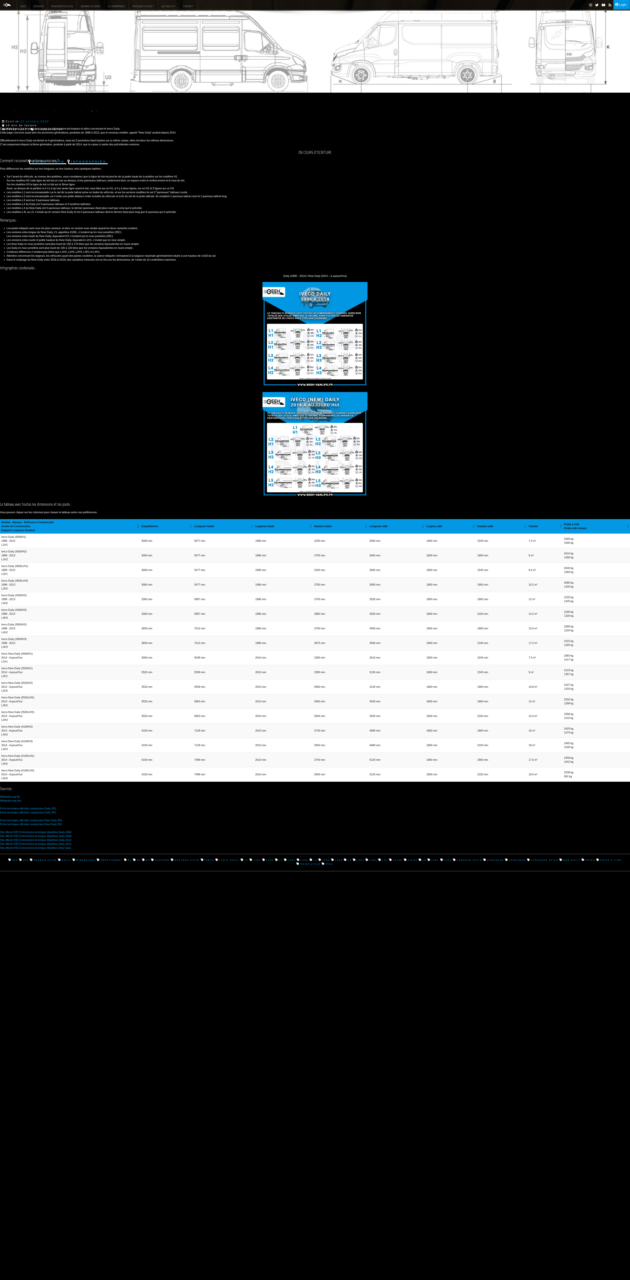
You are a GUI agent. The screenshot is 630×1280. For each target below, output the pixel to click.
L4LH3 (412, 859)
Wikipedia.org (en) (10, 800)
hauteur (162, 859)
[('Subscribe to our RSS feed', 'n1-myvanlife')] (608, 5)
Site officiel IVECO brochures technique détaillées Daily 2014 (35, 844)
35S (26, 859)
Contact (188, 6)
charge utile (45, 859)
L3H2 (326, 859)
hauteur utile (187, 859)
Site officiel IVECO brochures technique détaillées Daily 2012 (35, 840)
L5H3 (448, 859)
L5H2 (435, 859)
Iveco (209, 859)
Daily (66, 859)
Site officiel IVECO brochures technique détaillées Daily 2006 (35, 832)
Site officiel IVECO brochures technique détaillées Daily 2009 (35, 836)
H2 (139, 859)
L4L (385, 859)
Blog (23, 6)
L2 (281, 859)
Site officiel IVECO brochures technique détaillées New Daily (35, 847)
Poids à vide (611, 859)
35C (15, 859)
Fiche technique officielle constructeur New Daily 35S (31, 820)
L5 (424, 859)
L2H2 (304, 859)
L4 (349, 859)
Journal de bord (90, 6)
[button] (315, 334)
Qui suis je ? (169, 6)
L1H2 (270, 859)
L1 (246, 859)
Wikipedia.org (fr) (10, 796)
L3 (315, 859)
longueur (517, 859)
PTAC (330, 863)
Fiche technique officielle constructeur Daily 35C (28, 812)
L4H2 (360, 859)
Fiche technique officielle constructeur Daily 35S (28, 808)
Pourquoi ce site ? (143, 6)
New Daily (571, 859)
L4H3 (373, 859)
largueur (495, 859)
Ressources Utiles (62, 6)
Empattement (112, 859)
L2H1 (291, 859)
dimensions (85, 859)
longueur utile (544, 859)
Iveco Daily (229, 859)
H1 (130, 859)
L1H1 (257, 859)
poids (590, 859)
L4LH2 (398, 859)
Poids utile (310, 863)
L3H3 (339, 859)
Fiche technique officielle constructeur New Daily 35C (31, 824)
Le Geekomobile (116, 6)
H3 (148, 859)
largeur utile (469, 859)
